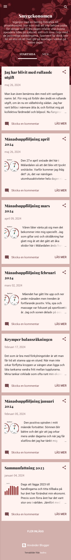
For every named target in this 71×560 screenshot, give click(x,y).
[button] (64, 72)
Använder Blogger (37, 545)
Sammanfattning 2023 (24, 467)
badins (43, 552)
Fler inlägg (35, 531)
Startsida (27, 54)
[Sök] (65, 7)
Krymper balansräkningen (28, 339)
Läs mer (60, 123)
